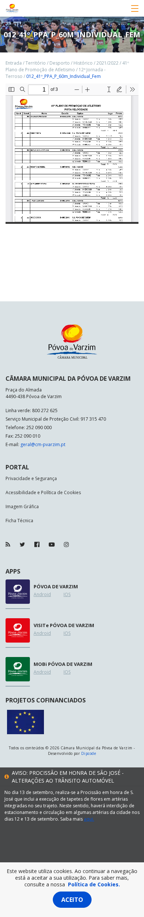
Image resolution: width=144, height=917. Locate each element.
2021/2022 (107, 63)
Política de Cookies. (94, 884)
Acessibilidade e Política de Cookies (43, 492)
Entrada (14, 63)
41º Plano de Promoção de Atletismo (67, 66)
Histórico (83, 63)
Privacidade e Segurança (31, 478)
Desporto (59, 63)
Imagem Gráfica (22, 506)
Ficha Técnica (19, 520)
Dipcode (88, 753)
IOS (67, 594)
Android (42, 594)
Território (35, 63)
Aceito (72, 900)
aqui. (89, 819)
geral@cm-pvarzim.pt (42, 444)
